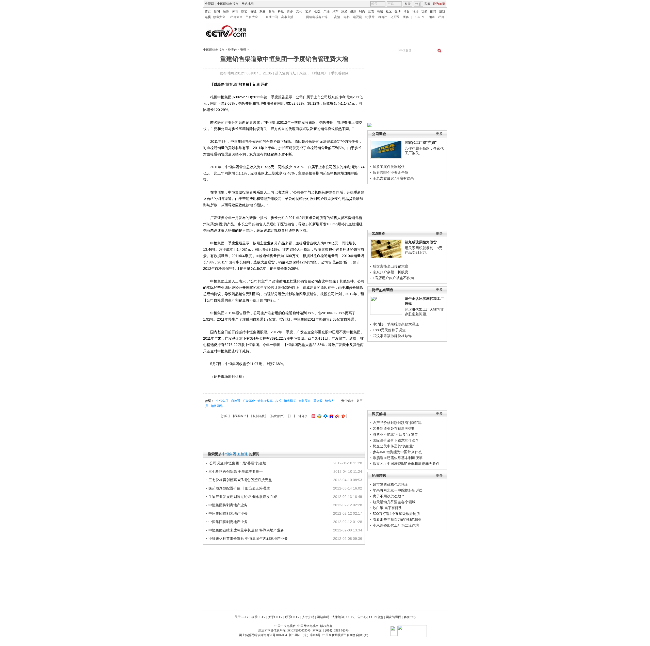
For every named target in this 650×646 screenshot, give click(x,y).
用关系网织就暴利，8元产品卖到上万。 (423, 250)
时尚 (362, 11)
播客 (406, 17)
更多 (439, 134)
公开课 (394, 17)
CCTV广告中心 (356, 617)
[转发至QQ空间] (318, 416)
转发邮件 (277, 416)
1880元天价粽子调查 (389, 330)
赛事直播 (287, 17)
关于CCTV (242, 617)
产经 (326, 11)
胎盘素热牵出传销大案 (390, 266)
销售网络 (217, 406)
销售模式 (290, 401)
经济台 (232, 50)
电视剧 (357, 17)
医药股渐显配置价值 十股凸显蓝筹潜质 (239, 488)
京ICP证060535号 (299, 630)
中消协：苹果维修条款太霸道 (396, 324)
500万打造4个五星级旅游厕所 (396, 514)
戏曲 (262, 11)
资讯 (243, 50)
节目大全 (252, 17)
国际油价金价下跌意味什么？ (396, 440)
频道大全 (219, 17)
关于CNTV (275, 617)
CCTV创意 (376, 617)
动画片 (382, 17)
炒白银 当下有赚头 (387, 508)
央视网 (209, 4)
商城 (380, 11)
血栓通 (235, 401)
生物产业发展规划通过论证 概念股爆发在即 (242, 497)
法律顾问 (338, 617)
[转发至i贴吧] (330, 416)
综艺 (244, 11)
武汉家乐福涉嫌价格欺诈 (392, 336)
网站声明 (323, 617)
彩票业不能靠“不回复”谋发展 (395, 434)
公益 (317, 11)
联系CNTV (292, 617)
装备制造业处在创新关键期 (394, 429)
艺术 (308, 11)
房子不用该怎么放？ (389, 496)
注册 (418, 4)
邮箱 (433, 11)
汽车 (335, 11)
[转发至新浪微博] (336, 416)
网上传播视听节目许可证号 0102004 (263, 635)
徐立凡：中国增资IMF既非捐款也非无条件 (406, 464)
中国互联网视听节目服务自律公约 (345, 635)
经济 (226, 11)
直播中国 (272, 17)
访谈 (424, 11)
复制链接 (259, 416)
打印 (225, 416)
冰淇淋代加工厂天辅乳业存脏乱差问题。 (424, 311)
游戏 (442, 11)
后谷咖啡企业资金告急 (390, 172)
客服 (427, 4)
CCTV (419, 17)
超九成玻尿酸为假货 (421, 242)
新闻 (217, 11)
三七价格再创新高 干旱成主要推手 (235, 471)
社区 (389, 11)
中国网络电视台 (227, 4)
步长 (278, 401)
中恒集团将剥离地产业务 (228, 505)
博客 (406, 11)
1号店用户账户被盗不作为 (393, 278)
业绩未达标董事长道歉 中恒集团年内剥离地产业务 (248, 539)
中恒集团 (222, 401)
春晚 (253, 11)
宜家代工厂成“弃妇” (421, 142)
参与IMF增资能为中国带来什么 (397, 452)
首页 (208, 11)
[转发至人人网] (325, 416)
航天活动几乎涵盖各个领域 (394, 502)
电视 (208, 17)
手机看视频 (340, 73)
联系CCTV (258, 617)
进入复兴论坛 (285, 73)
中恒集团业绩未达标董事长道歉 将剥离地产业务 (246, 530)
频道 (432, 17)
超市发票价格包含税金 (390, 484)
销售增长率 (265, 401)
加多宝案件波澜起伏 (389, 167)
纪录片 (370, 17)
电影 (347, 17)
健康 (353, 11)
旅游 (344, 11)
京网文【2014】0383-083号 (331, 630)
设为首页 (439, 4)
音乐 (272, 11)
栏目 (441, 17)
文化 (299, 11)
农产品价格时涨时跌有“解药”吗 (397, 423)
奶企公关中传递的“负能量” (393, 446)
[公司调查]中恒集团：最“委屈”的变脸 (237, 463)
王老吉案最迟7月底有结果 (393, 178)
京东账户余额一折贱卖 (390, 272)
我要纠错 (240, 416)
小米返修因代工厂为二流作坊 (396, 525)
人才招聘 (308, 617)
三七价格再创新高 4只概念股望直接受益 (240, 480)
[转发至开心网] (312, 416)
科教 (281, 11)
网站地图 (247, 4)
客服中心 (410, 617)
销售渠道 (305, 401)
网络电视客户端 (317, 17)
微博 (398, 11)
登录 (408, 4)
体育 (235, 11)
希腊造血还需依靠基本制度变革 (397, 458)
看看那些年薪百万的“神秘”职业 (397, 519)
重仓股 (317, 401)
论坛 (415, 11)
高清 (337, 17)
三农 (371, 11)
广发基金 (249, 401)
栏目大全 (236, 17)
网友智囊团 (393, 617)
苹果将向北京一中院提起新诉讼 (397, 490)
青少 (290, 11)
